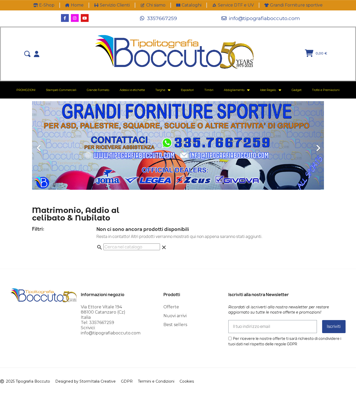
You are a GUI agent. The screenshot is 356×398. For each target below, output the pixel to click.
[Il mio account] (37, 54)
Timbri (208, 90)
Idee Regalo (268, 90)
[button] (158, 18)
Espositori (187, 90)
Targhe (160, 90)
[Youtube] (85, 18)
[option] (178, 145)
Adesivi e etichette (132, 90)
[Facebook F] (65, 18)
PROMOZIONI (25, 90)
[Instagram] (75, 18)
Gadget (297, 90)
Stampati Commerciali (61, 90)
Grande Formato (98, 90)
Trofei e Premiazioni (326, 90)
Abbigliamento (234, 90)
